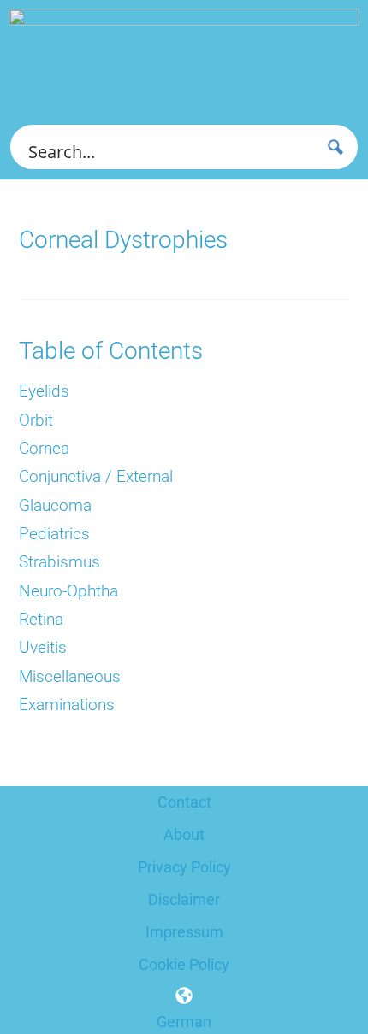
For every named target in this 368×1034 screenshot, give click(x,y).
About (184, 834)
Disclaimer (184, 899)
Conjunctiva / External (96, 476)
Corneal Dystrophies (123, 240)
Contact (184, 802)
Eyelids (44, 391)
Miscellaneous (70, 676)
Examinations (67, 705)
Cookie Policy (184, 964)
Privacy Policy (184, 867)
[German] (184, 995)
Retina (41, 619)
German (184, 1022)
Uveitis (43, 647)
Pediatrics (54, 534)
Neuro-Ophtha (68, 591)
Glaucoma (55, 505)
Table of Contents (111, 351)
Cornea (44, 448)
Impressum (184, 932)
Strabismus (59, 562)
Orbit (36, 420)
